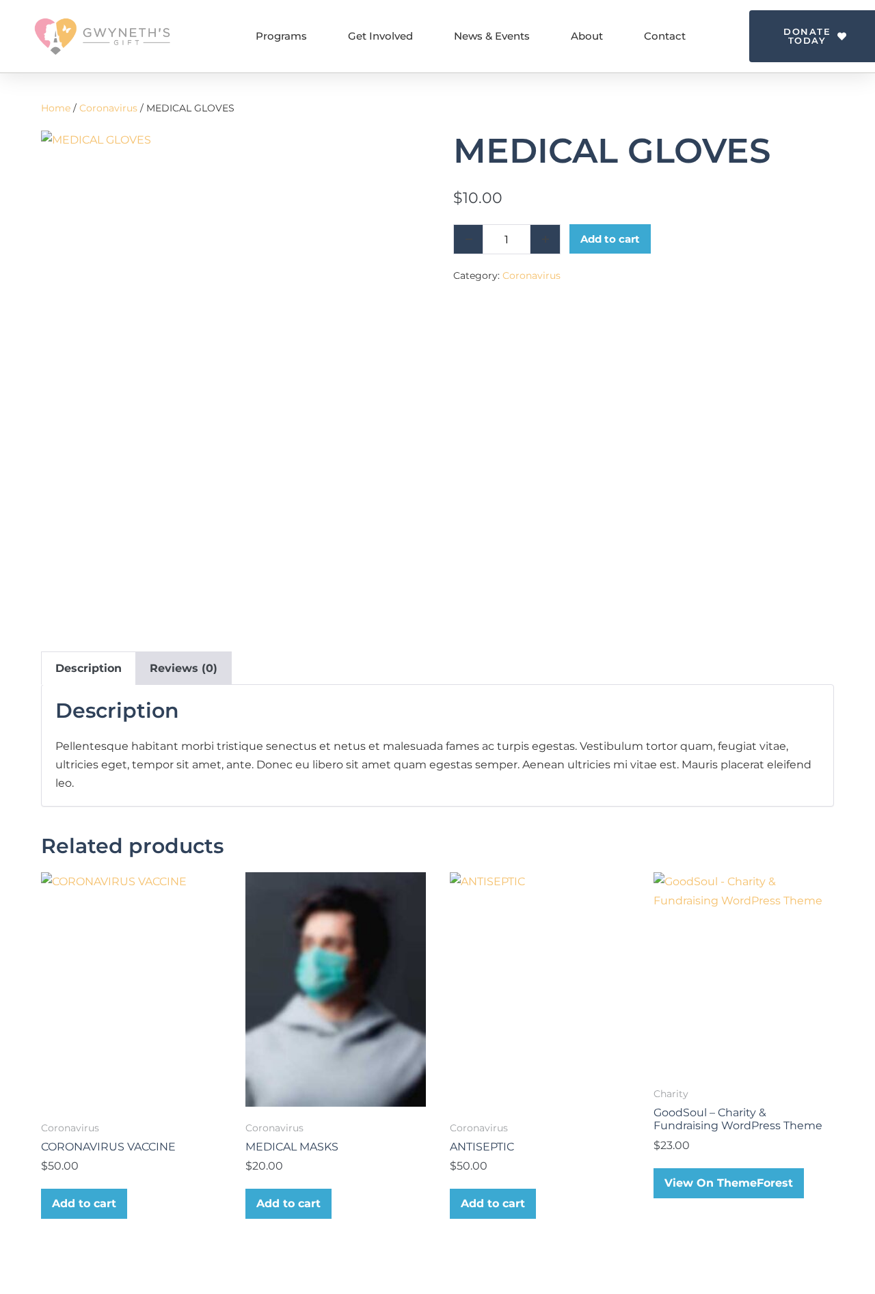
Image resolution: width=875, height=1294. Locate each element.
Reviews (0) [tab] (183, 668)
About (587, 35)
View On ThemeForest (728, 1182)
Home (55, 108)
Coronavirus (108, 108)
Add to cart (610, 238)
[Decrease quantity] (468, 239)
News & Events (492, 35)
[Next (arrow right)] (851, 647)
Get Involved (380, 35)
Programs (281, 35)
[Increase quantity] (545, 239)
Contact (665, 35)
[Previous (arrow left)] (24, 647)
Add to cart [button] (84, 1203)
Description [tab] (88, 668)
